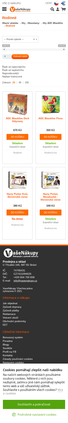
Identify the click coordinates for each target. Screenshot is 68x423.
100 (27, 82)
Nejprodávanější (10, 73)
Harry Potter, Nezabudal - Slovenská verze (50, 196)
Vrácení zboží (10, 317)
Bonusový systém (13, 337)
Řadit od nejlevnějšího (13, 67)
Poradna (8, 341)
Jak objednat (10, 303)
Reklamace (9, 314)
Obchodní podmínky (14, 321)
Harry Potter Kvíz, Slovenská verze (17, 195)
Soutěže (7, 348)
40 (20, 82)
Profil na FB (9, 351)
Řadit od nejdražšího (13, 70)
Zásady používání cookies (18, 358)
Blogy (6, 344)
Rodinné (10, 25)
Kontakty (8, 355)
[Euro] (63, 3)
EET (5, 324)
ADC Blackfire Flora (50, 118)
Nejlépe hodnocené (12, 76)
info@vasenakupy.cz (25, 280)
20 (14, 82)
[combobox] (20, 39)
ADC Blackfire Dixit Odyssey (17, 120)
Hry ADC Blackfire (53, 23)
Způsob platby (11, 310)
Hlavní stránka (10, 23)
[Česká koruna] (56, 3)
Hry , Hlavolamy (30, 23)
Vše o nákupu (11, 3)
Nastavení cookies (13, 362)
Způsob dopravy (12, 306)
